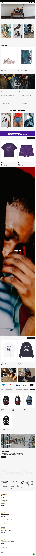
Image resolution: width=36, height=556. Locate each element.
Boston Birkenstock (17, 483)
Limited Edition (23, 134)
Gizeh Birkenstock (17, 485)
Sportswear (18, 80)
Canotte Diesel (32, 483)
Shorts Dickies (27, 482)
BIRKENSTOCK (17, 479)
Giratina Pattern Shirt (3, 163)
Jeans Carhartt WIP (12, 486)
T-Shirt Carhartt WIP (12, 481)
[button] (31, 2)
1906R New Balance (22, 483)
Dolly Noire (2, 162)
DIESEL (31, 479)
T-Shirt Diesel (32, 481)
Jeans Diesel (32, 485)
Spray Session (2, 409)
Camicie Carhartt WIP (12, 485)
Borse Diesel (32, 484)
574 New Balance (22, 482)
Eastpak (20, 69)
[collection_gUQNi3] (29, 120)
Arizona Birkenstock (17, 481)
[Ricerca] (29, 2)
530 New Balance (22, 481)
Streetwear (18, 78)
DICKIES (26, 479)
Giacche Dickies (27, 485)
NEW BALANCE (22, 479)
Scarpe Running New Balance (22, 485)
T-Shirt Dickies (27, 481)
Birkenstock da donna (17, 486)
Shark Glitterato (25, 409)
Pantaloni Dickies (27, 483)
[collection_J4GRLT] (6, 120)
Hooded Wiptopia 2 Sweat (20, 363)
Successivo (5, 500)
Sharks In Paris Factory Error (15, 409)
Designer (17, 85)
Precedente (2, 500)
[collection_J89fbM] (6, 31)
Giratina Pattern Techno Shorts (21, 163)
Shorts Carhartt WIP (12, 483)
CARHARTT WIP (12, 479)
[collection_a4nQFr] (29, 31)
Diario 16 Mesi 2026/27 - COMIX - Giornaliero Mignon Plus (7, 70)
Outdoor (18, 83)
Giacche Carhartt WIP (12, 488)
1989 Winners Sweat (3, 363)
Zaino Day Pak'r (20, 70)
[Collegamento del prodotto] (10, 58)
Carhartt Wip (2, 362)
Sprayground (2, 408)
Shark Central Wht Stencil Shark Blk (4, 429)
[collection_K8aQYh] (18, 31)
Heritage (17, 81)
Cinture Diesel (32, 482)
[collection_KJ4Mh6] (18, 120)
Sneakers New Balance (22, 487)
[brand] (3, 385)
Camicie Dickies (27, 484)
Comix (2, 69)
